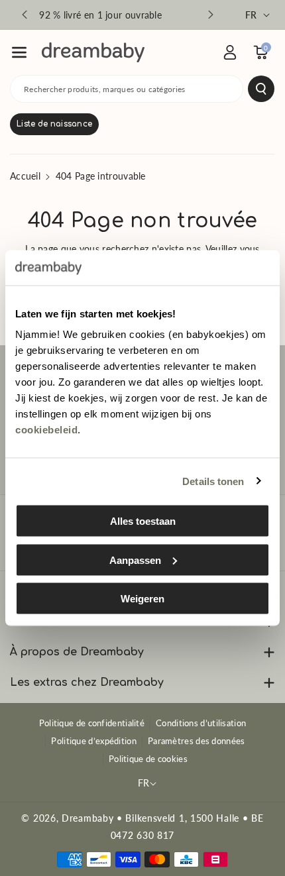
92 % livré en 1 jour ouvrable (100, 15)
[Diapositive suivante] (210, 14)
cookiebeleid (46, 429)
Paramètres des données (196, 741)
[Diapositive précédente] (24, 14)
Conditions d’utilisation (201, 723)
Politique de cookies (148, 758)
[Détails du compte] (230, 52)
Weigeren (142, 598)
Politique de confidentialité (91, 723)
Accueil (25, 176)
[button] (19, 52)
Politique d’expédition (94, 741)
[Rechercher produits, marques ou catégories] (261, 89)
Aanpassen (135, 559)
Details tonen (213, 480)
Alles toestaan (143, 521)
